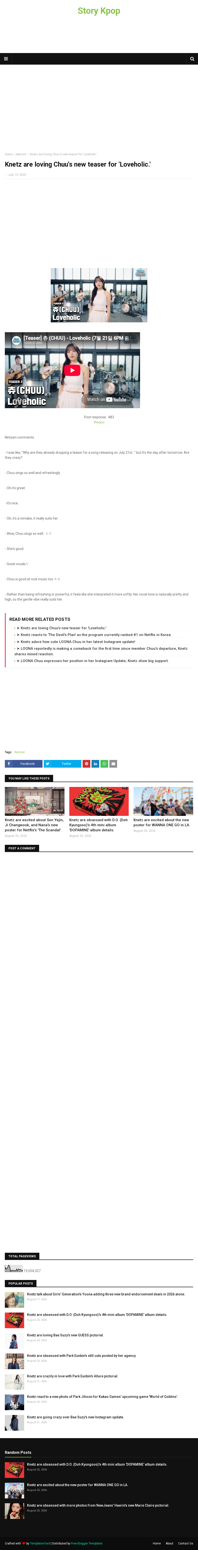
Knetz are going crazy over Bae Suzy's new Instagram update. (75, 1417)
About (169, 1543)
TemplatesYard (40, 1543)
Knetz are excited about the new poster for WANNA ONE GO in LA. (162, 822)
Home (9, 154)
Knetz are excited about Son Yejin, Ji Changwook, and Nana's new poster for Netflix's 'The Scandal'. (34, 825)
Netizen (21, 154)
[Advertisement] (99, 37)
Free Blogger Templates (87, 1543)
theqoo (99, 422)
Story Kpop (99, 11)
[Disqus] (99, 917)
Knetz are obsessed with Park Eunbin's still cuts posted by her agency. (81, 1356)
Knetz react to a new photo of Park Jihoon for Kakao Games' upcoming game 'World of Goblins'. (102, 1397)
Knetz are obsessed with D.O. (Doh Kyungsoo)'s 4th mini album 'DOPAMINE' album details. (98, 825)
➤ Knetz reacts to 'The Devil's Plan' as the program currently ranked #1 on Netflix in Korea (94, 635)
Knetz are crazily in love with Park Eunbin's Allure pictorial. (72, 1376)
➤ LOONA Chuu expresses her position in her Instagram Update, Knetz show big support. (93, 661)
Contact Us (185, 1543)
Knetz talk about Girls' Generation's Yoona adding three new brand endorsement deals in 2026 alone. (106, 1294)
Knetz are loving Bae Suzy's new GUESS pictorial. (65, 1335)
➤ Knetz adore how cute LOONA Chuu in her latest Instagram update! (76, 642)
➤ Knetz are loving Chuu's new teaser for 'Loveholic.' (61, 628)
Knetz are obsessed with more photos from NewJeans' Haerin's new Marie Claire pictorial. (98, 1505)
